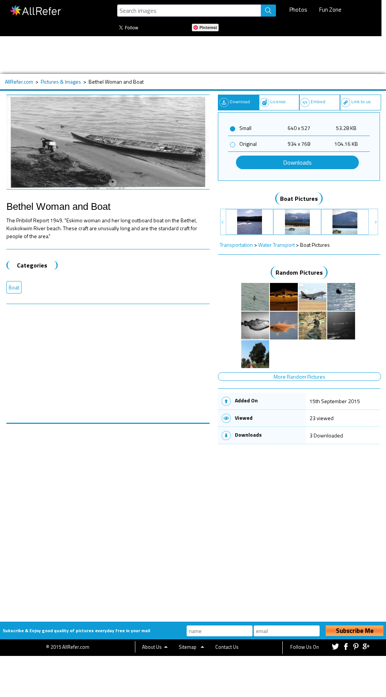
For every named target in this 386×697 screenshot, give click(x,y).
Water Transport (276, 245)
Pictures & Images (61, 82)
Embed (318, 101)
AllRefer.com (19, 82)
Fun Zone (330, 9)
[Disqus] (108, 518)
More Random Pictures (299, 377)
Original (248, 144)
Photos (298, 9)
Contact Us (227, 647)
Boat (14, 287)
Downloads (297, 162)
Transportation (236, 245)
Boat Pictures (299, 198)
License (278, 101)
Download (240, 101)
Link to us (361, 101)
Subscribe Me (355, 631)
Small (245, 128)
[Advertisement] (189, 55)
